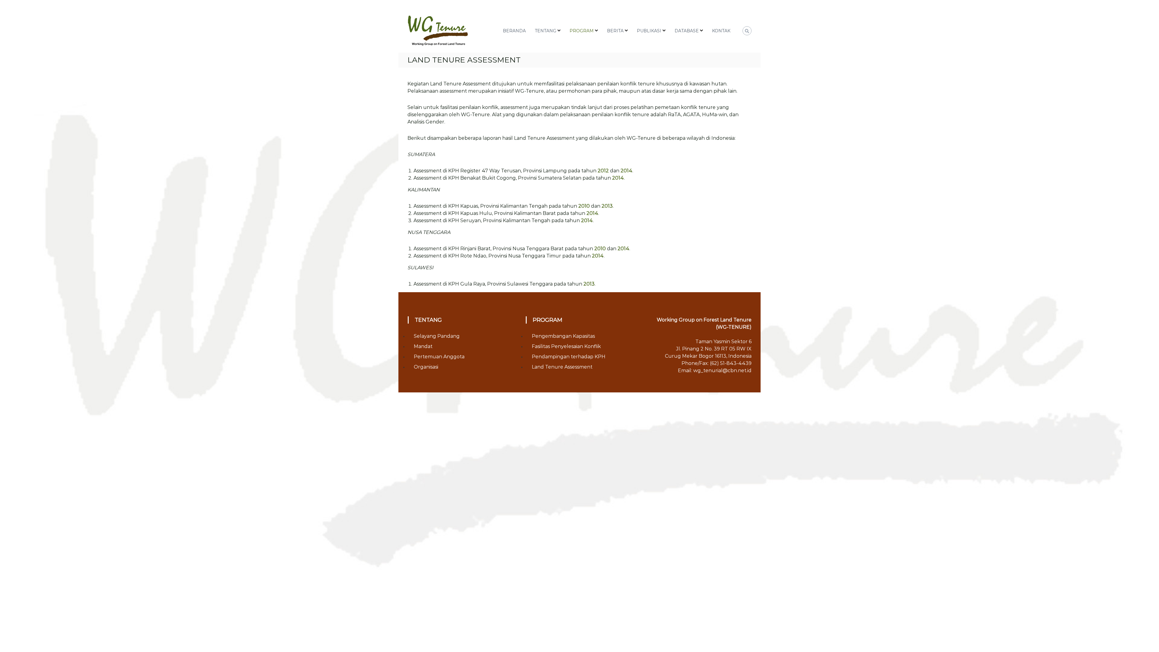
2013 (607, 206)
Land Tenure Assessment (562, 367)
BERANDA (514, 31)
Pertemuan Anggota (439, 357)
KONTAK (721, 31)
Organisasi (426, 367)
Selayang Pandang (437, 336)
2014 (626, 171)
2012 (604, 171)
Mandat (423, 346)
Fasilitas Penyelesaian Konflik (566, 346)
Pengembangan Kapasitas (563, 336)
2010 (584, 206)
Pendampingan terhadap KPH (568, 357)
